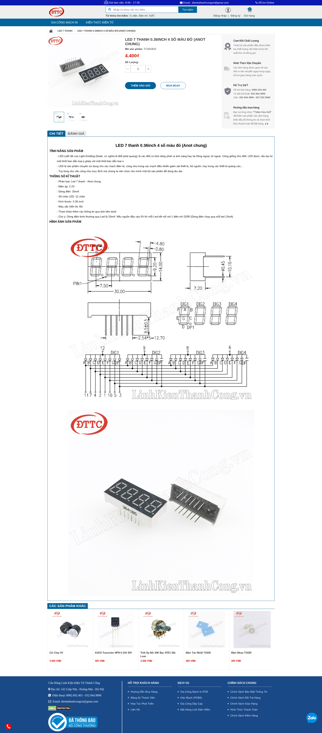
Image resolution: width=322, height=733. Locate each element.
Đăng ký (235, 15)
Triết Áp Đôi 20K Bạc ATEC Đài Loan (112, 654)
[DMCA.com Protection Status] (59, 708)
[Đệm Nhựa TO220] (206, 629)
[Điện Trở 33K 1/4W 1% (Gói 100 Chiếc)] (252, 629)
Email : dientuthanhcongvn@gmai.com (180, 2)
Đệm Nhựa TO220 (196, 652)
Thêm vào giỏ (140, 85)
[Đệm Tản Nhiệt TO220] (161, 629)
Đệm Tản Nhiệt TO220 (152, 652)
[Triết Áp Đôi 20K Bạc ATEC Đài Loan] (115, 629)
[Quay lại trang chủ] (51, 31)
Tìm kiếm (187, 9)
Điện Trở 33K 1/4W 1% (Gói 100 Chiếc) (249, 654)
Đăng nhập (220, 15)
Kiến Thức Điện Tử (100, 22)
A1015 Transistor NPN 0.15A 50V (67, 652)
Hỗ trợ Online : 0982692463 (249, 2)
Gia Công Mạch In (64, 22)
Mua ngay (173, 85)
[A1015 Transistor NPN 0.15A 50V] (70, 629)
